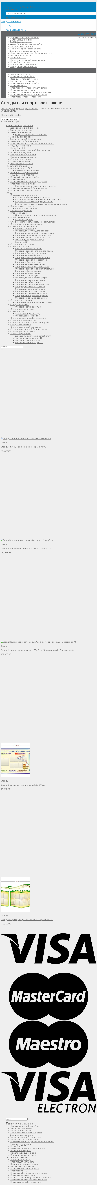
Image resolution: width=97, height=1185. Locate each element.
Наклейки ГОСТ (18, 58)
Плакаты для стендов (16, 70)
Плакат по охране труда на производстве (30, 92)
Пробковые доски (24, 220)
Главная (5, 109)
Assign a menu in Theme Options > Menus (25, 7)
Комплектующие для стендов (25, 206)
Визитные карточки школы (28, 249)
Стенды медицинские (21, 300)
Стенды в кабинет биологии (29, 255)
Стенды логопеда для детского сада (33, 235)
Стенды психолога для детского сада (33, 237)
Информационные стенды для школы (34, 202)
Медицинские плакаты (22, 81)
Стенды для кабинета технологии (32, 284)
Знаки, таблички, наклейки (19, 34)
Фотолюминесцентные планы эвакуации (35, 215)
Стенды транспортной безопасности (28, 329)
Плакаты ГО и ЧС (18, 86)
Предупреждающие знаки (23, 67)
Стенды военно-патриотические (26, 224)
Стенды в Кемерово (11, 22)
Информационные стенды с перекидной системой (41, 204)
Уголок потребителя (20, 334)
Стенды (14, 109)
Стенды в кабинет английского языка (34, 251)
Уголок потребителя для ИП (29, 343)
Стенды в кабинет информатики (31, 260)
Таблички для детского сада (29, 240)
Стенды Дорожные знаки (27, 316)
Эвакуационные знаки (21, 164)
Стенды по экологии (20, 325)
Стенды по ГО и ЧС (19, 305)
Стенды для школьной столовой (31, 293)
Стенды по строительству (23, 320)
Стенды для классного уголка (30, 287)
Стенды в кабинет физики (28, 271)
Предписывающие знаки (23, 64)
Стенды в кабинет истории (28, 262)
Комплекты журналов (21, 211)
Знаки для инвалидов (21, 46)
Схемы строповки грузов (22, 331)
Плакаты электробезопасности (25, 97)
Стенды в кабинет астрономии (30, 253)
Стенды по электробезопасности (26, 327)
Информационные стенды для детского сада (38, 199)
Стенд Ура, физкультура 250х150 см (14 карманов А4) (27, 920)
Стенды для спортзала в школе (30, 291)
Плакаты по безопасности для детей (28, 88)
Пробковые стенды (20, 217)
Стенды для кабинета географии (31, 278)
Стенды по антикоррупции (28, 307)
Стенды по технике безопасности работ (30, 322)
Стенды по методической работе (31, 296)
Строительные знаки (20, 159)
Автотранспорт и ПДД (21, 74)
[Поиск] (7, 1122)
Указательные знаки (20, 161)
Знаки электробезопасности (24, 51)
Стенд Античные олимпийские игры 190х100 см (25, 447)
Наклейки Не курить (20, 62)
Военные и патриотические (24, 79)
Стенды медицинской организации (33, 302)
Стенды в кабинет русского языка (32, 266)
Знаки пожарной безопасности (26, 49)
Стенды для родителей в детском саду (34, 233)
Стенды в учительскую (26, 275)
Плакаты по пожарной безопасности (28, 94)
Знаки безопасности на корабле (26, 44)
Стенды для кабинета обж (28, 282)
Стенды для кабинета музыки (30, 280)
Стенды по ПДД (18, 311)
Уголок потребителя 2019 (27, 340)
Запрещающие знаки (21, 40)
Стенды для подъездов (22, 244)
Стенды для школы (28, 109)
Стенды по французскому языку (31, 298)
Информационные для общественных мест (32, 53)
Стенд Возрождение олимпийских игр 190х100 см (26, 548)
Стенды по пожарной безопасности (28, 318)
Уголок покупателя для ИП (28, 338)
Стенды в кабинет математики (30, 264)
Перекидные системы (26, 208)
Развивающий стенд (25, 228)
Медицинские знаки (21, 55)
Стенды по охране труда (22, 309)
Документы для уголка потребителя (33, 336)
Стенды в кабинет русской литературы (34, 269)
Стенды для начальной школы (30, 289)
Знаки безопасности (20, 42)
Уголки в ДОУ (22, 242)
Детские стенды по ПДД (27, 313)
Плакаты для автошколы (22, 77)
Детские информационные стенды (33, 197)
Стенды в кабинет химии (27, 273)
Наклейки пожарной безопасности (28, 60)
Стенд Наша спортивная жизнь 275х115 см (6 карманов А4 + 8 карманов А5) (38, 650)
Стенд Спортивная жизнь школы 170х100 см (23, 785)
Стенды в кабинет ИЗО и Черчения (32, 258)
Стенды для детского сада (23, 226)
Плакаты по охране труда (22, 90)
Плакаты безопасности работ (24, 83)
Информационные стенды (23, 195)
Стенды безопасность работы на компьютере (32, 222)
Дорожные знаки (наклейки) (24, 37)
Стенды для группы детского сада (32, 231)
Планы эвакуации (19, 213)
